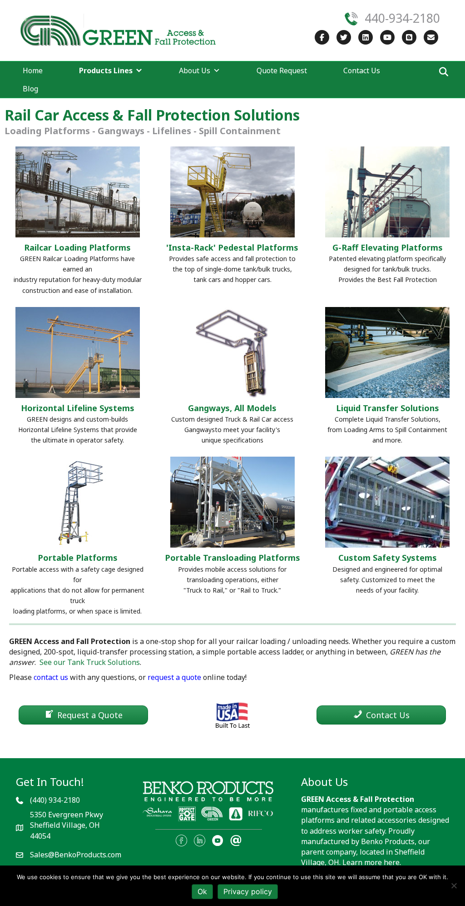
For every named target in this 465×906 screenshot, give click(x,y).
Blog (30, 89)
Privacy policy (247, 891)
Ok (202, 891)
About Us (194, 70)
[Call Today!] (351, 18)
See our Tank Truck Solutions (90, 662)
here (392, 862)
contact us (51, 677)
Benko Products (388, 841)
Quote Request (282, 70)
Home (33, 70)
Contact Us (361, 70)
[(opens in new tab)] (209, 801)
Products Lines (106, 70)
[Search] (441, 72)
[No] (453, 885)
